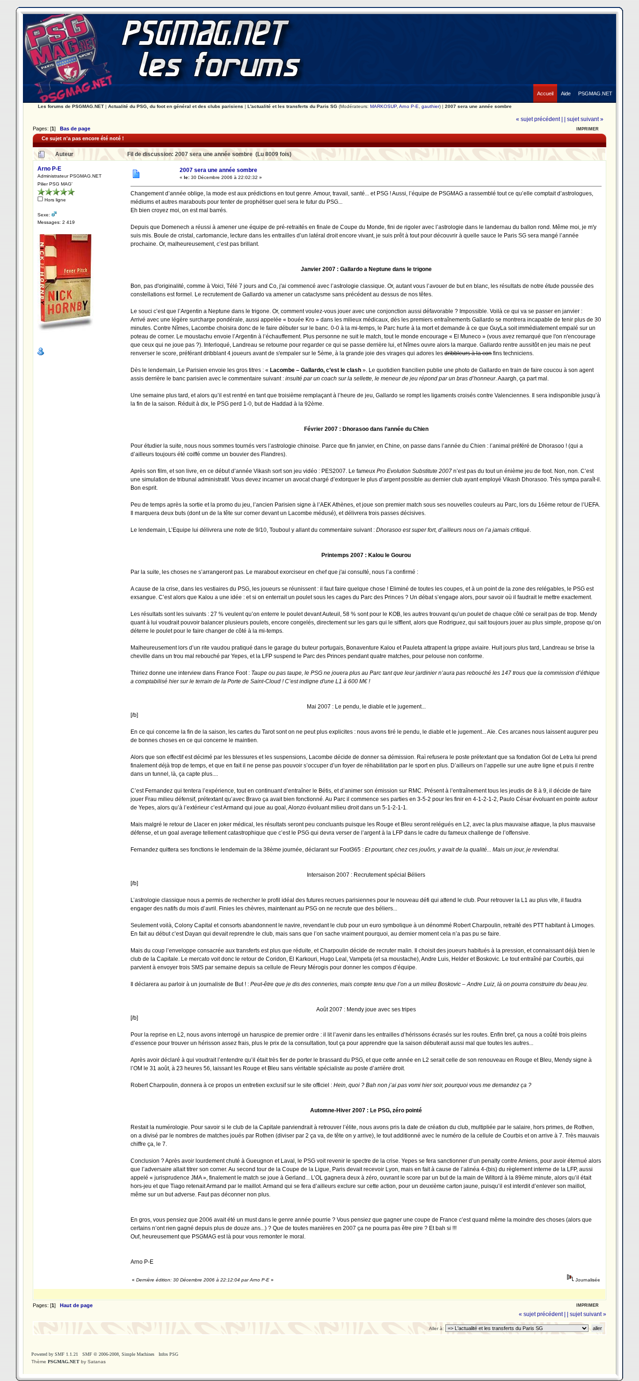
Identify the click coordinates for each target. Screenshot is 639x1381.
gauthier (430, 106)
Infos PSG (168, 1354)
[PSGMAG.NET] (595, 86)
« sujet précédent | (539, 119)
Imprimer (587, 129)
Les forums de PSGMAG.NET (71, 106)
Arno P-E (409, 106)
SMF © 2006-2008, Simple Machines (118, 1354)
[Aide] (565, 86)
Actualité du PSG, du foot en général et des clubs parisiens (175, 106)
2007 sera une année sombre (478, 106)
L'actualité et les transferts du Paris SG (292, 106)
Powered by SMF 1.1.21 (54, 1354)
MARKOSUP (383, 106)
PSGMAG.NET (64, 1361)
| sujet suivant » (583, 119)
